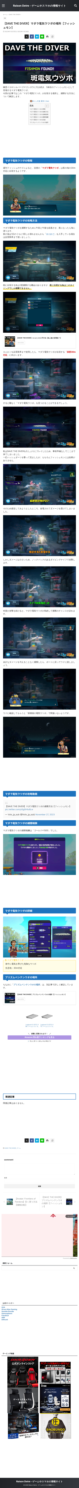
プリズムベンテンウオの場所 (39, 122)
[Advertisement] (21, 140)
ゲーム (19, 1148)
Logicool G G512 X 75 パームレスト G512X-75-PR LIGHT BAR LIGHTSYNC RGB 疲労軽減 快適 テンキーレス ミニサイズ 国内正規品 (47, 1025)
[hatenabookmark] (37, 37)
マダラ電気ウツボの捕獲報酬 (39, 117)
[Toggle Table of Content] (46, 106)
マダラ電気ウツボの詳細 (37, 120)
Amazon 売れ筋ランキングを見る (40, 1037)
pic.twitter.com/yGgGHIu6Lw (19, 809)
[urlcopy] (52, 37)
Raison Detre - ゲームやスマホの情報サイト (39, 5)
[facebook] (32, 37)
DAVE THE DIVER (10, 1148)
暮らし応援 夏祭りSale (40, 101)
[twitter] (27, 37)
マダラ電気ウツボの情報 (37, 109)
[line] (42, 37)
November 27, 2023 (45, 814)
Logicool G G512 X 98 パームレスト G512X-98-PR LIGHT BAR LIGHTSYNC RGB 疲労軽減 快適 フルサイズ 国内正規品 (32, 1025)
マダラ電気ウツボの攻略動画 (39, 114)
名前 (5, 1178)
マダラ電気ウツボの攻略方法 (39, 112)
